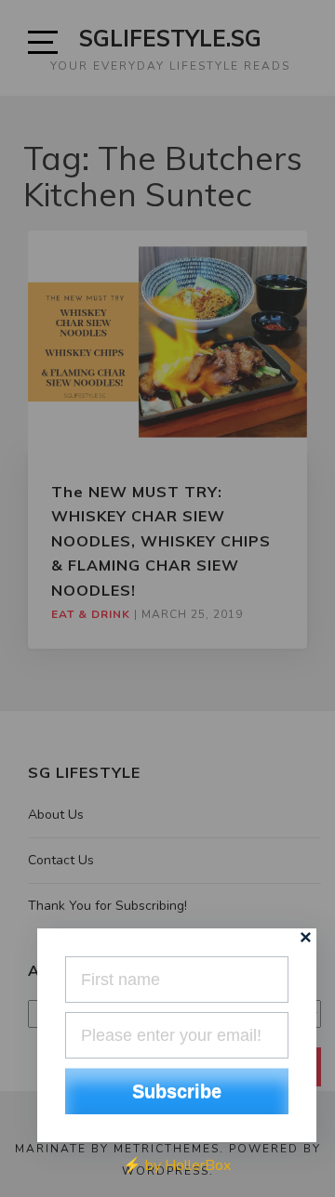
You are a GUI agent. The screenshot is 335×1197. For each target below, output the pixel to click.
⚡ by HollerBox (177, 1165)
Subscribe (176, 1091)
